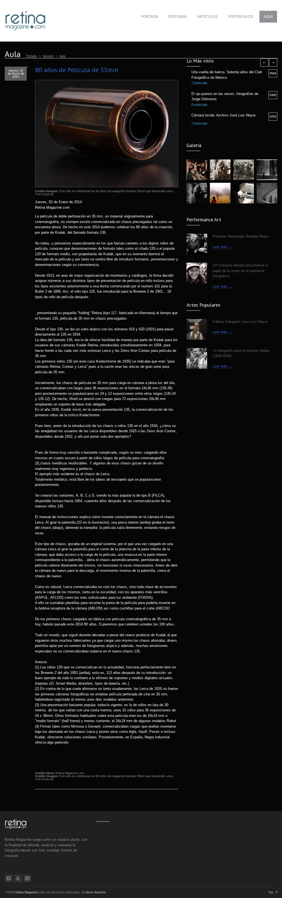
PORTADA (149, 17)
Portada (31, 56)
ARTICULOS (207, 17)
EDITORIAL (177, 17)
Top (270, 892)
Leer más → (222, 247)
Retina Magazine (26, 892)
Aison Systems (96, 892)
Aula (62, 56)
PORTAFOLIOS (240, 17)
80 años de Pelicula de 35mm (76, 70)
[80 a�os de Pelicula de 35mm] (106, 133)
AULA (268, 17)
